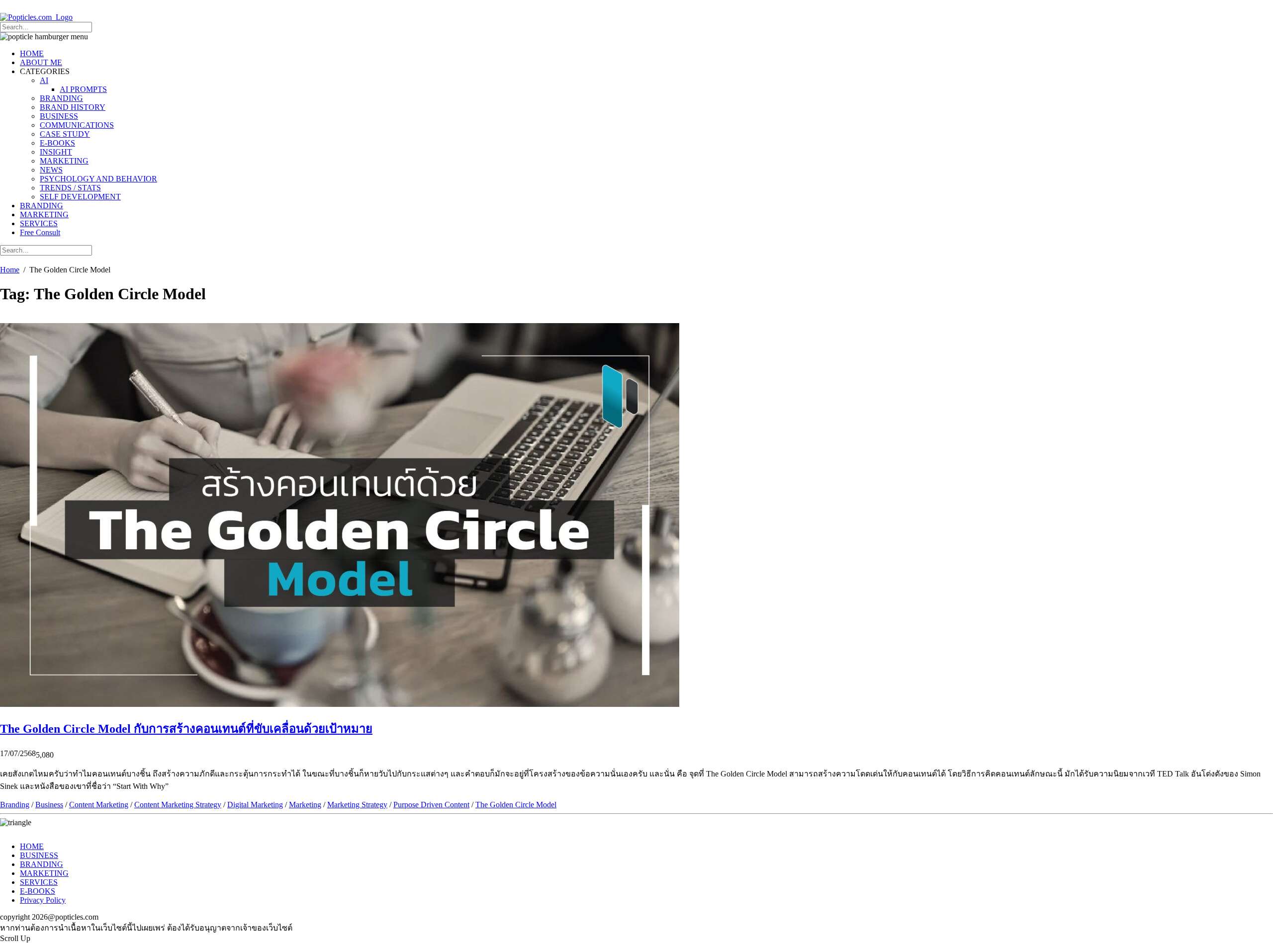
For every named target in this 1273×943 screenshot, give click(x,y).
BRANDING (61, 98)
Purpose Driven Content (431, 804)
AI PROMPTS (83, 89)
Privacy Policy (43, 900)
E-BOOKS (57, 143)
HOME (32, 53)
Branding (14, 804)
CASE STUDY (65, 134)
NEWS (51, 170)
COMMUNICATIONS (77, 125)
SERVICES (39, 223)
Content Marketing (98, 804)
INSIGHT (56, 152)
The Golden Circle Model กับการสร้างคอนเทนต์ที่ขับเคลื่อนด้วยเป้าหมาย (186, 728)
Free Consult (40, 232)
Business (49, 804)
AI (44, 80)
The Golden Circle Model (515, 804)
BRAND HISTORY (72, 107)
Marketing (305, 804)
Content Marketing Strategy (177, 804)
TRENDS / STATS (70, 187)
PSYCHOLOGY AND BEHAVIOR (98, 178)
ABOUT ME (41, 62)
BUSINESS (59, 116)
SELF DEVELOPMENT (80, 196)
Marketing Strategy (357, 804)
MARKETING (64, 161)
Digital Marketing (255, 804)
